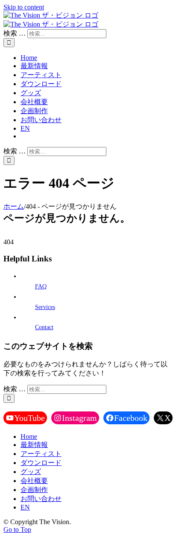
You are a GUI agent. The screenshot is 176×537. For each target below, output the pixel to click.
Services (45, 307)
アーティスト (41, 453)
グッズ (31, 471)
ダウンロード (41, 462)
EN (25, 507)
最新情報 (34, 444)
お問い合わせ (41, 498)
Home (29, 436)
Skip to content (23, 7)
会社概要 (34, 480)
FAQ (41, 286)
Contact (44, 327)
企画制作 (34, 489)
